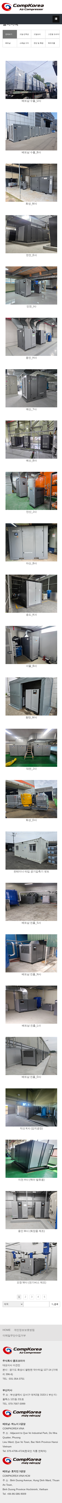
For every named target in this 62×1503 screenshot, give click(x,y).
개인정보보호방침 (24, 1329)
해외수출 (51, 43)
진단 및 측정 (38, 43)
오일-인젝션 (24, 34)
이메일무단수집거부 (14, 1335)
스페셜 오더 (24, 43)
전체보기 (8, 34)
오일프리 (37, 34)
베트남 (8, 43)
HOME (7, 1329)
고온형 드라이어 (54, 34)
